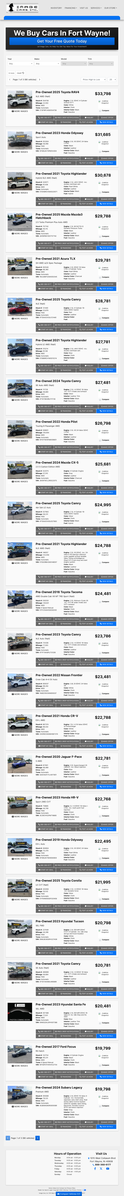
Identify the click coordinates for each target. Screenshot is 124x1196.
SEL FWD (40, 925)
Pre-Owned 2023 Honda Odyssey (59, 133)
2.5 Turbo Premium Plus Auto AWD (52, 222)
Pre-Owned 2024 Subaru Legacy (59, 1087)
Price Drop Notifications (68, 118)
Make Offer (107, 118)
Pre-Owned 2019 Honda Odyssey (59, 839)
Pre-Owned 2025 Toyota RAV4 (57, 92)
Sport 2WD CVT (43, 802)
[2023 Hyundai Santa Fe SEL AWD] (20, 1011)
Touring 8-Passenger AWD (48, 426)
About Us (55, 1188)
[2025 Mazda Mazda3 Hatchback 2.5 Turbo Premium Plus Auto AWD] (20, 222)
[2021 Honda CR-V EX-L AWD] (20, 723)
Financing (66, 122)
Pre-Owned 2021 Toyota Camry (58, 963)
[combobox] (21, 63)
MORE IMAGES (21, 111)
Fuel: (66, 112)
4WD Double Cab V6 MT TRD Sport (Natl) (55, 596)
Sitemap (65, 1190)
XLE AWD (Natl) (43, 96)
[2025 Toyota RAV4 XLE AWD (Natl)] (20, 99)
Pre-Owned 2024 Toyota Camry (58, 381)
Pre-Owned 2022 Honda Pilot (56, 421)
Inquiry (89, 118)
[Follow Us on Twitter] (101, 1169)
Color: (66, 105)
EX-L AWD (40, 720)
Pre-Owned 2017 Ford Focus (56, 1046)
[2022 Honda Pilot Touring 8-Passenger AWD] (20, 429)
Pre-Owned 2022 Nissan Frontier (59, 675)
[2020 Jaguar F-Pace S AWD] (20, 764)
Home (50, 1188)
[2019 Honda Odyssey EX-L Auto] (20, 847)
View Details (107, 122)
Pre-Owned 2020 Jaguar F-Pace (59, 756)
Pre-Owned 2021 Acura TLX (55, 258)
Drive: (38, 105)
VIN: (37, 110)
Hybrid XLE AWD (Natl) (46, 178)
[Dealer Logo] (22, 8)
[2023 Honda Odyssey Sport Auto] (20, 140)
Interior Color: (69, 110)
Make (36, 59)
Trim (90, 59)
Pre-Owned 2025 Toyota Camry (58, 299)
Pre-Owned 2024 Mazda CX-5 (57, 462)
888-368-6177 (45, 118)
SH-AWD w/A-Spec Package (49, 263)
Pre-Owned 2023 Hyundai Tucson (60, 921)
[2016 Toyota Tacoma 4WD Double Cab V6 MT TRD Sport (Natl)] (20, 599)
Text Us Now (87, 122)
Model (64, 59)
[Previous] (10, 79)
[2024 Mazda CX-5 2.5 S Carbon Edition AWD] (20, 470)
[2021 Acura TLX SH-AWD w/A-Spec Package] (20, 266)
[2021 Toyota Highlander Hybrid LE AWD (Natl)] (20, 347)
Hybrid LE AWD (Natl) (46, 344)
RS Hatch (40, 1051)
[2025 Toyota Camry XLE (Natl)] (20, 307)
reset (19, 73)
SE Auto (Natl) (42, 968)
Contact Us (63, 1188)
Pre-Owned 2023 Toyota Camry (58, 634)
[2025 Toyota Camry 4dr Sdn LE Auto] (20, 510)
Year (10, 59)
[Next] (39, 79)
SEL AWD (40, 1008)
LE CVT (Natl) (42, 885)
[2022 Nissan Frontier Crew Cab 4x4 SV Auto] (20, 682)
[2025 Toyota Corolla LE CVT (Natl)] (20, 888)
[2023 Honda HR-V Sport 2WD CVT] (20, 805)
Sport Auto (41, 137)
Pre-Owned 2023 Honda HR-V (57, 797)
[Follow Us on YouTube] (107, 1169)
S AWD (39, 761)
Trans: (38, 108)
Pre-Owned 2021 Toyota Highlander (61, 173)
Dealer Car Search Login (45, 1190)
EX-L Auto (40, 844)
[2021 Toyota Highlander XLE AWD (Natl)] (20, 551)
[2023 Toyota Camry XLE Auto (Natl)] (20, 642)
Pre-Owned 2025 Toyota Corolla (59, 880)
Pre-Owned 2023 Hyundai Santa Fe (61, 1004)
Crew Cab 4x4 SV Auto (46, 679)
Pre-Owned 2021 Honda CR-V (57, 716)
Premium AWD (42, 1091)
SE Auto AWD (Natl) (45, 385)
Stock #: (39, 101)
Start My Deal (46, 122)
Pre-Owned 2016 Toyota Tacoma (59, 592)
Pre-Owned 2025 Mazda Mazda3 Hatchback (59, 216)
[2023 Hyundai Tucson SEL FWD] (20, 928)
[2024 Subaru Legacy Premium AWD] (20, 1095)
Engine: (67, 101)
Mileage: (39, 103)
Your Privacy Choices (75, 1190)
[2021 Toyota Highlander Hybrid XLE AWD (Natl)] (20, 181)
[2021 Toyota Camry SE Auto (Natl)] (20, 971)
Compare (105, 110)
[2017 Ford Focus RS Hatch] (20, 1054)
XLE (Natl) (40, 303)
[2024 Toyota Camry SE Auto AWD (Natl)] (20, 388)
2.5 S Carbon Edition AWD (48, 466)
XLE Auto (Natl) (43, 638)
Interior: (67, 107)
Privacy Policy (71, 1188)
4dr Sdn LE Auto (43, 507)
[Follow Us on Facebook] (95, 1169)
